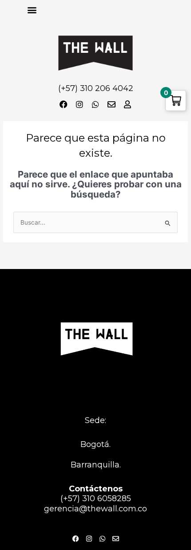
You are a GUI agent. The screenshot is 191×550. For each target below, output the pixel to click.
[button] (31, 9)
